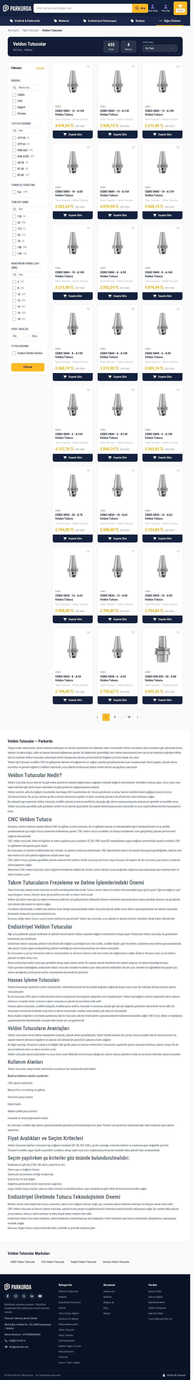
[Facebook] (8, 1296)
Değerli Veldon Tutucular (83, 1261)
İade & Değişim (155, 1296)
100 (22, 247)
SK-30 (23, 162)
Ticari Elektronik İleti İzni (160, 1318)
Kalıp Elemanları (66, 1351)
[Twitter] (24, 1296)
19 (129, 717)
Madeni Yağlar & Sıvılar (70, 1346)
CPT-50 (24, 138)
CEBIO (21, 95)
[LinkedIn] (32, 1296)
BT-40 (23, 175)
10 (21, 294)
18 (21, 319)
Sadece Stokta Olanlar (30, 353)
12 (21, 300)
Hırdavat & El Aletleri (69, 1318)
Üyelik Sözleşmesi (157, 1308)
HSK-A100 (26, 156)
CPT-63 (24, 144)
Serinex (22, 113)
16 (21, 313)
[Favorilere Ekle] (88, 66)
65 (21, 235)
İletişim (106, 1313)
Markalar (107, 1296)
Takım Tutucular (66, 1329)
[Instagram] (16, 1296)
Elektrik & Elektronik (68, 1291)
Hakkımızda (109, 1291)
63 (21, 222)
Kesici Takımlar (66, 1335)
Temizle (40, 68)
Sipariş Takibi (155, 1291)
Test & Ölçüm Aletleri (69, 1313)
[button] (169, 21)
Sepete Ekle (75, 134)
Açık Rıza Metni (155, 1313)
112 (22, 228)
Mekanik (63, 1296)
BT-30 (23, 169)
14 (21, 306)
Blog (105, 1308)
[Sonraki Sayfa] (137, 717)
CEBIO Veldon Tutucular (22, 1261)
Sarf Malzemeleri (67, 1340)
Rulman (62, 1308)
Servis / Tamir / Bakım (69, 1362)
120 (22, 216)
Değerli (21, 107)
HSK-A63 (25, 150)
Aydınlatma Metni (156, 1302)
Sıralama (148, 42)
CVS (20, 101)
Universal (63, 1357)
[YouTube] (40, 1296)
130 (22, 253)
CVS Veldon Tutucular (52, 1261)
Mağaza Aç (108, 1302)
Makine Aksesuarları (68, 1324)
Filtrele (28, 367)
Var (23, 192)
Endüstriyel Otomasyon (70, 1302)
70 (21, 241)
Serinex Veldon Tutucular (116, 1261)
